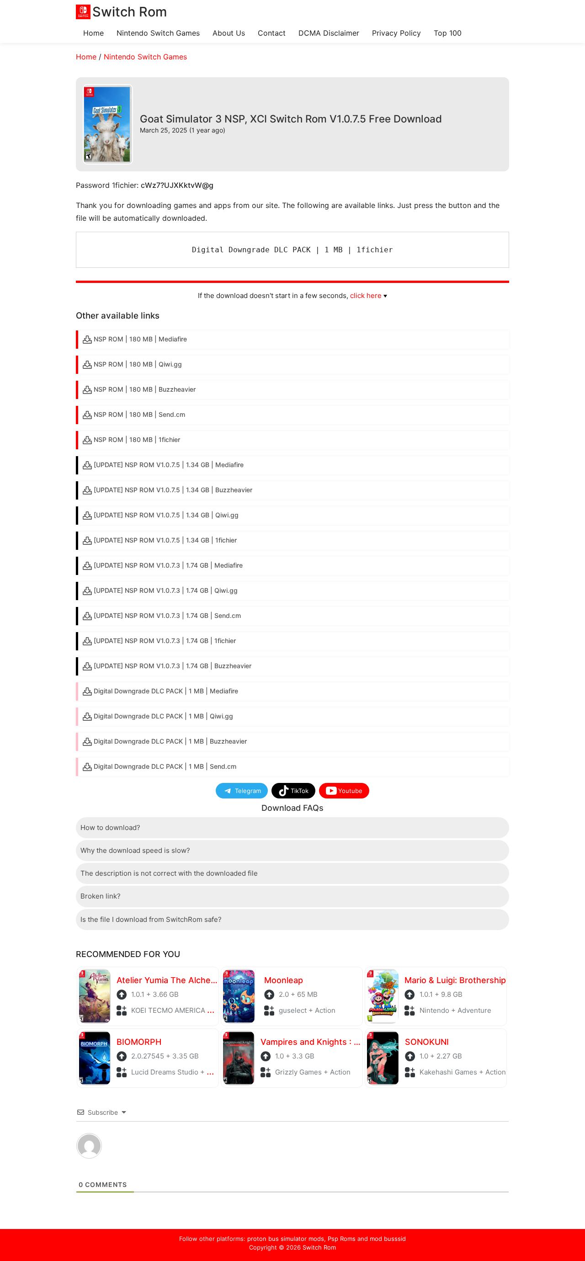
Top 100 (448, 32)
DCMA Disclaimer (328, 32)
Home (93, 32)
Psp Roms (342, 1238)
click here (366, 295)
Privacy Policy (396, 32)
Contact (272, 32)
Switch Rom (319, 1247)
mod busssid (388, 1238)
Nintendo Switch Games (158, 32)
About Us (229, 32)
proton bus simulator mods (285, 1238)
